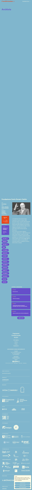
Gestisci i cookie (23, 485)
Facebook (3, 210)
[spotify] (15, 361)
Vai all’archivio (25, 1)
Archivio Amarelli (16, 298)
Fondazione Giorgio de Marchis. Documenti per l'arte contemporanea (20, 306)
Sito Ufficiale (4, 203)
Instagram (4, 212)
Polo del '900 (15, 291)
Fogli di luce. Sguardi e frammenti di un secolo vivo (5, 229)
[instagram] (18, 361)
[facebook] (13, 361)
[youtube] (17, 361)
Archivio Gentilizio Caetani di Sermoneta (21, 313)
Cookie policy (20, 480)
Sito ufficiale (4, 213)
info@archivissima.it (16, 357)
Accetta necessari (22, 487)
